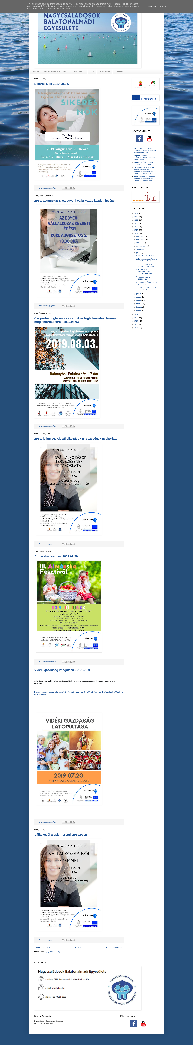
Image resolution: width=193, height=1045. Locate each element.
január (139, 310)
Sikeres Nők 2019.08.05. (51, 84)
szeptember (141, 246)
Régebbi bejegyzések (114, 948)
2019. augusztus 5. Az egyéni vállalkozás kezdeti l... (147, 260)
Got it (163, 6)
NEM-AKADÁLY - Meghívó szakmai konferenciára (144, 164)
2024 (136, 217)
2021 (136, 227)
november (140, 240)
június (138, 294)
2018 (136, 314)
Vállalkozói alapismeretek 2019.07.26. (61, 834)
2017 (136, 318)
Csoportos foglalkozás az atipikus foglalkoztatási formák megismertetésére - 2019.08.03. (75, 320)
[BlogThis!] (65, 188)
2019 (136, 233)
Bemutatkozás (79, 71)
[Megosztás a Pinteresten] (73, 188)
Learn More (152, 6)
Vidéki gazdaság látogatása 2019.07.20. (62, 670)
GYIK (92, 71)
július (138, 253)
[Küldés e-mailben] (63, 188)
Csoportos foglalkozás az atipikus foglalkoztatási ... (146, 265)
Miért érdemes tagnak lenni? (56, 71)
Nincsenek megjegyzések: (48, 188)
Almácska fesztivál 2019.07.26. (56, 556)
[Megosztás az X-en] (68, 188)
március (139, 304)
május (138, 297)
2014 (136, 328)
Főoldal (35, 71)
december (140, 236)
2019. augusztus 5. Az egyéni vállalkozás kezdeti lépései (74, 200)
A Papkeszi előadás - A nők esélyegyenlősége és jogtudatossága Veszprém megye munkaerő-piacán (144, 171)
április (138, 300)
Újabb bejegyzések (42, 948)
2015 (136, 324)
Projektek (119, 71)
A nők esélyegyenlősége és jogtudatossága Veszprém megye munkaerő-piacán (144, 178)
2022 (136, 224)
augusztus (140, 249)
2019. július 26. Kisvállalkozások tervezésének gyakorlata (75, 438)
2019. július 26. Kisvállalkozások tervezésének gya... (144, 272)
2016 (136, 321)
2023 (136, 220)
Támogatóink (104, 71)
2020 (136, 230)
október (139, 243)
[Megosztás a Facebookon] (71, 188)
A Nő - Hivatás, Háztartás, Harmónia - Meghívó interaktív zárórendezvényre (145, 151)
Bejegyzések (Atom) (52, 952)
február (139, 307)
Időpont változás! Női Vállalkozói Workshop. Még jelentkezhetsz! (144, 158)
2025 (136, 214)
